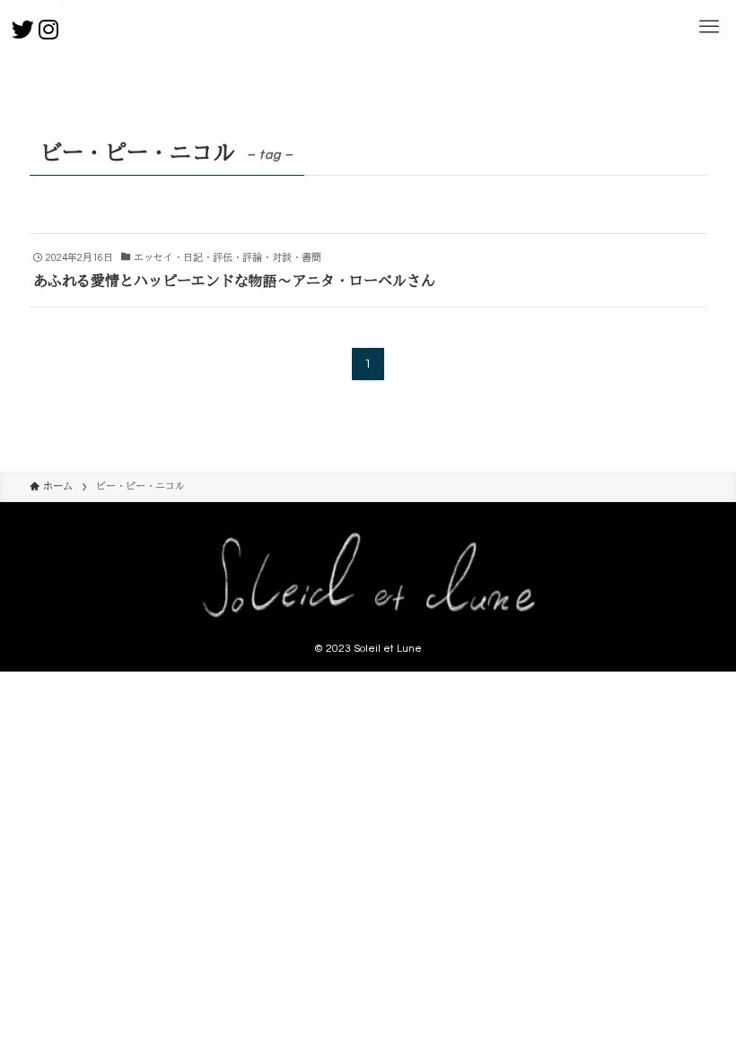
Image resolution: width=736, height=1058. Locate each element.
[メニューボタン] (709, 27)
